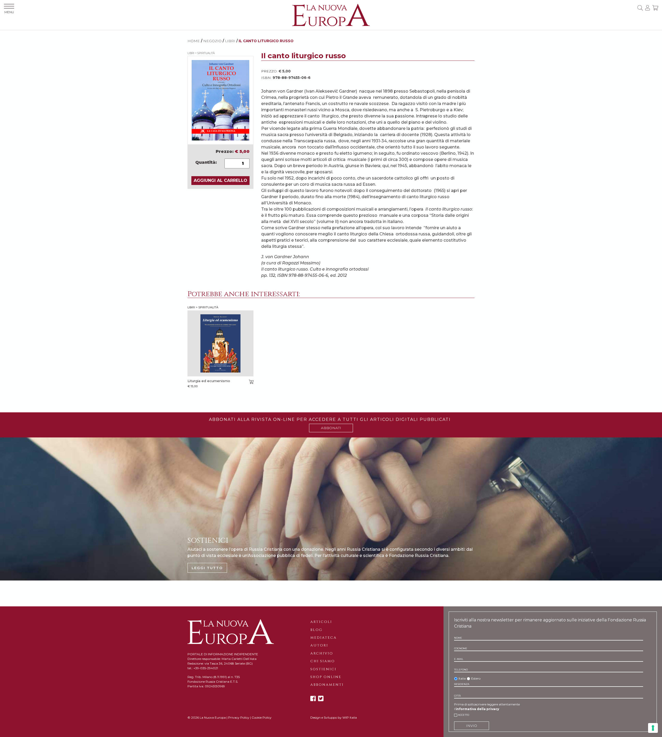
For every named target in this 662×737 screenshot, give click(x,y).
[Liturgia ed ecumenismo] (220, 343)
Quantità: (206, 162)
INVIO (471, 726)
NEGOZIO (212, 41)
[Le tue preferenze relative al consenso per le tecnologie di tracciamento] (653, 728)
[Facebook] (313, 698)
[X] (321, 698)
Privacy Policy (238, 717)
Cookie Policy (262, 717)
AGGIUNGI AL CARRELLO (220, 180)
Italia (462, 678)
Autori (319, 645)
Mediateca (323, 637)
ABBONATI (331, 428)
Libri (230, 41)
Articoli (321, 622)
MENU (9, 12)
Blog (316, 630)
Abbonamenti (327, 684)
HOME (193, 41)
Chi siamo (322, 661)
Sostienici (323, 669)
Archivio (321, 653)
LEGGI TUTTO (207, 568)
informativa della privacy (477, 709)
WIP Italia (349, 717)
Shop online (325, 677)
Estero (475, 678)
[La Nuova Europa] (331, 14)
